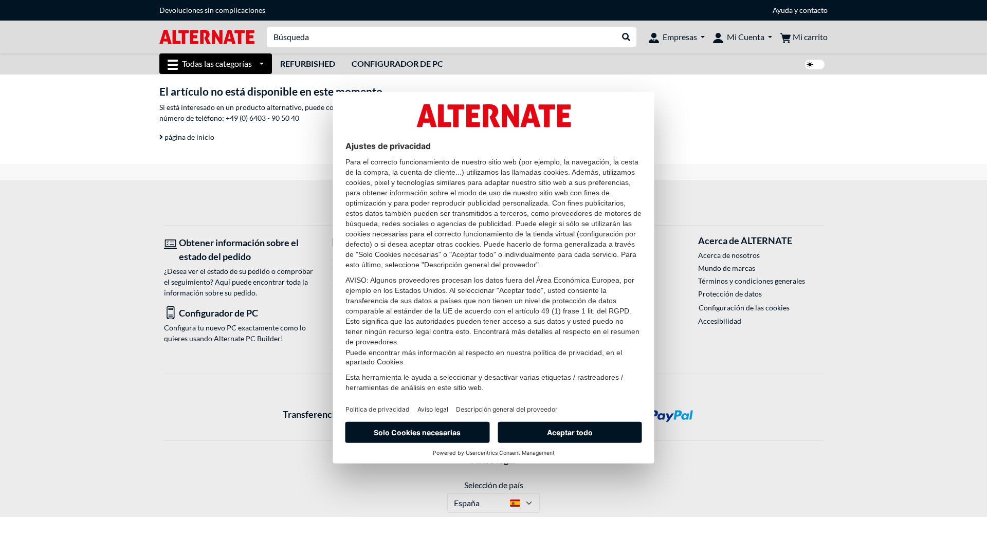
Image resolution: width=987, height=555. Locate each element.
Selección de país (493, 485)
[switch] (815, 64)
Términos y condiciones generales (751, 280)
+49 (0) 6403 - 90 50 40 (262, 118)
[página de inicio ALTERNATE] (206, 36)
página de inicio (188, 137)
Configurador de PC (397, 63)
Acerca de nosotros (729, 255)
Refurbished (307, 63)
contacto (813, 10)
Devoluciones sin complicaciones (212, 10)
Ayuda (783, 10)
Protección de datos (730, 293)
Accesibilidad (719, 321)
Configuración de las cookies (744, 307)
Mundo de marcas (726, 268)
